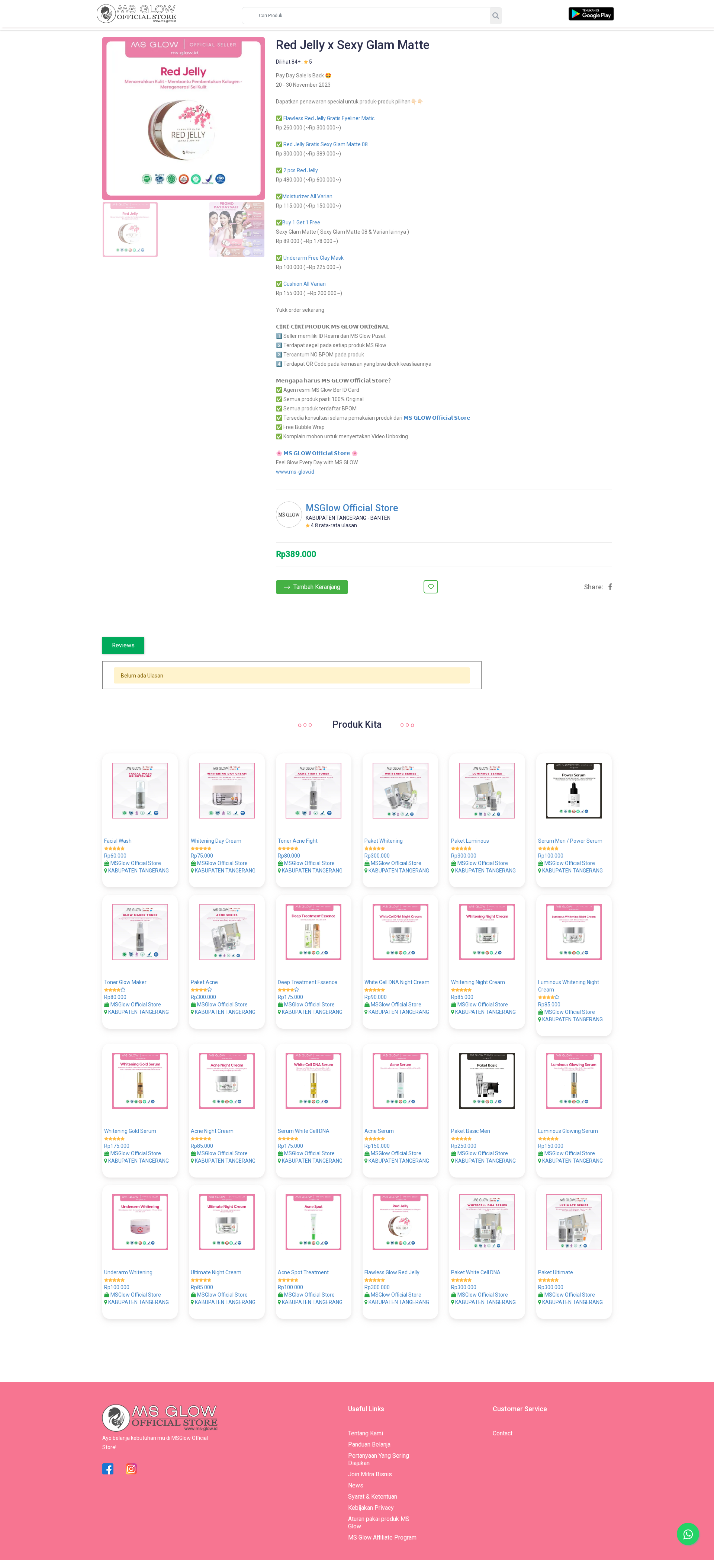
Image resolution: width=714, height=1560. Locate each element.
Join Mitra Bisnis (370, 1474)
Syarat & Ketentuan (372, 1496)
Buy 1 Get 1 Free (301, 222)
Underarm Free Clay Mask (313, 258)
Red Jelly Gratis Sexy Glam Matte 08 (325, 144)
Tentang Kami (365, 1433)
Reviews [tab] (123, 645)
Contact (502, 1433)
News (355, 1485)
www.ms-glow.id (295, 472)
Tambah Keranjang (316, 586)
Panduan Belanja (369, 1444)
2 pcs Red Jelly (300, 170)
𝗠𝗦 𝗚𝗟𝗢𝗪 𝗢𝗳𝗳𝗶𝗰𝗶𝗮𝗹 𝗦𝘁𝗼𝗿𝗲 (436, 418)
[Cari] (496, 15)
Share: (593, 587)
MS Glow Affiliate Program (382, 1537)
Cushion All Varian (304, 284)
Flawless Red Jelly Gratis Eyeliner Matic (328, 118)
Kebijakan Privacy (371, 1507)
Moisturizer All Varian (307, 196)
